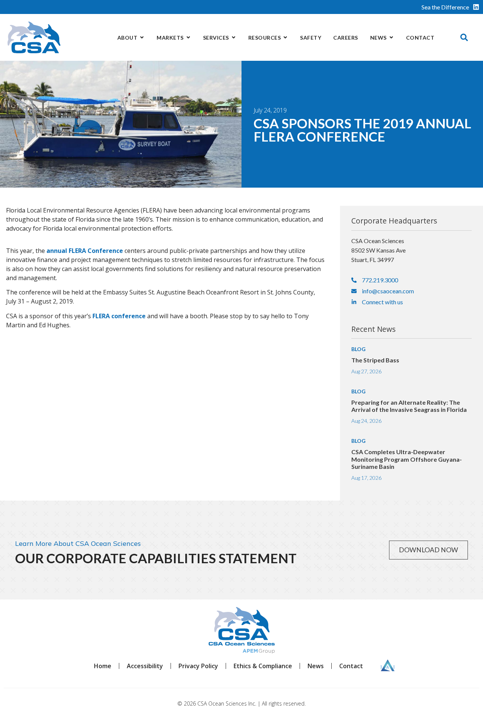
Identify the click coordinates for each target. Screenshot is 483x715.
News (316, 666)
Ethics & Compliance (263, 666)
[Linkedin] (476, 7)
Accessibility (145, 666)
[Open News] (391, 38)
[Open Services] (233, 38)
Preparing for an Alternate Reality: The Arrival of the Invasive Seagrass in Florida (409, 406)
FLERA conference (119, 316)
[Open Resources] (285, 38)
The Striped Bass (375, 360)
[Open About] (142, 38)
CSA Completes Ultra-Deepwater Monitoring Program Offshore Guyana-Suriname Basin (406, 459)
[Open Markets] (188, 38)
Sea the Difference (445, 7)
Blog (358, 349)
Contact (351, 666)
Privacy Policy (198, 666)
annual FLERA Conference (84, 251)
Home (102, 666)
